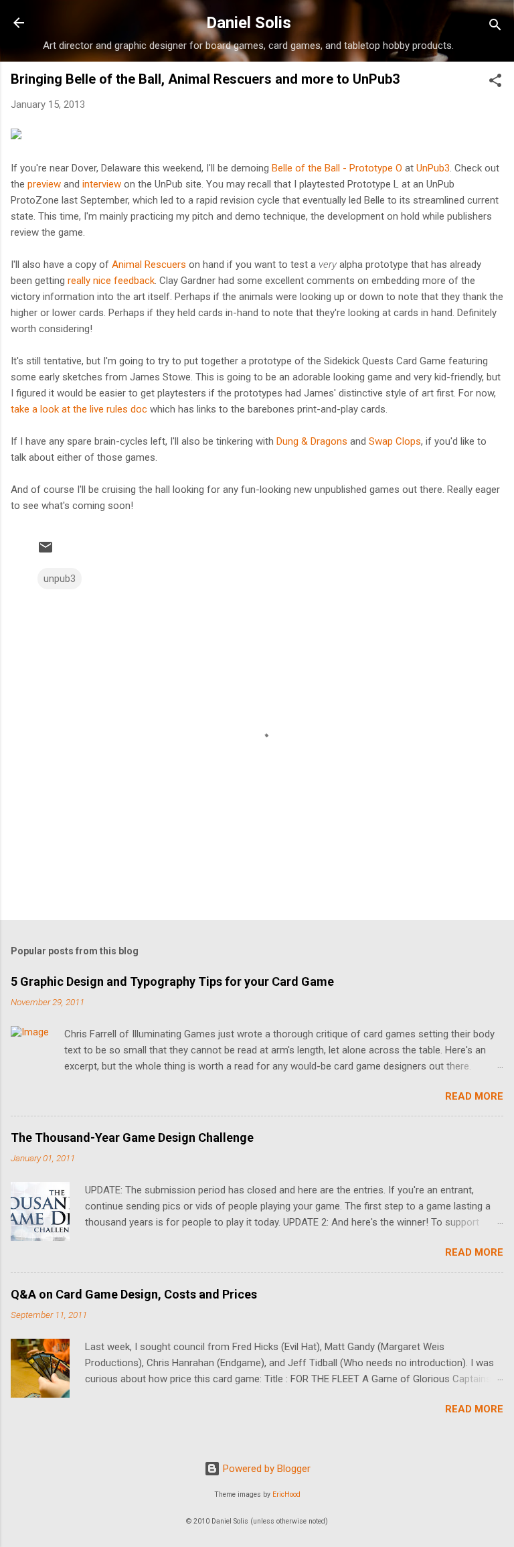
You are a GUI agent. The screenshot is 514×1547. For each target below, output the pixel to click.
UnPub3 (433, 168)
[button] (495, 82)
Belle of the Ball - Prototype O (337, 168)
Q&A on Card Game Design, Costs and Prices (134, 1294)
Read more (474, 1096)
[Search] (495, 27)
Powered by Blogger (265, 1469)
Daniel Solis (248, 22)
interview (101, 184)
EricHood (286, 1494)
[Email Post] (45, 552)
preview (44, 184)
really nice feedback (111, 281)
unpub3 (60, 579)
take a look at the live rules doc (79, 409)
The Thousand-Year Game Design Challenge (132, 1137)
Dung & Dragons (311, 441)
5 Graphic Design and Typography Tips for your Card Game (172, 981)
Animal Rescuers (149, 265)
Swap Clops (395, 441)
